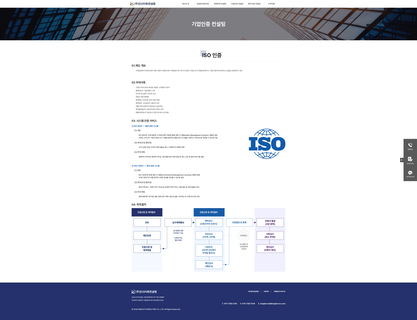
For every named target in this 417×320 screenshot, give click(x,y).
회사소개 (185, 4)
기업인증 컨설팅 (237, 4)
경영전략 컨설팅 (220, 4)
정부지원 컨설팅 (254, 4)
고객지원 (271, 4)
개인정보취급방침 (253, 291)
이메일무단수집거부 (279, 291)
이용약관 (266, 291)
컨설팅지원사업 (203, 4)
